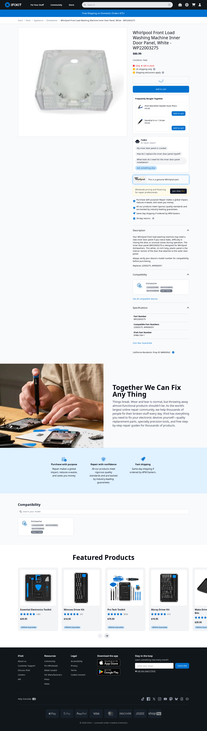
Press (46, 679)
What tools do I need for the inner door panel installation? (158, 161)
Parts (28, 20)
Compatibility (140, 274)
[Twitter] (154, 699)
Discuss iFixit (24, 670)
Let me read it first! (146, 671)
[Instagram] (159, 699)
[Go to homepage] (14, 4)
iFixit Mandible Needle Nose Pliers (161, 105)
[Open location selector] (187, 5)
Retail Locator (50, 670)
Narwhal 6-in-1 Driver (155, 120)
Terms (74, 670)
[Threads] (181, 699)
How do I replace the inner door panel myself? (159, 153)
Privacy (74, 665)
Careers (21, 674)
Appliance (38, 20)
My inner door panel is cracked (151, 148)
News (47, 683)
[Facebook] (148, 699)
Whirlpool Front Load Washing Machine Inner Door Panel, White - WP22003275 (98, 20)
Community (49, 661)
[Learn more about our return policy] (153, 218)
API (19, 679)
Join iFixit (178, 191)
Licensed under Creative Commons (110, 722)
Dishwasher (52, 20)
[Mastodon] (171, 699)
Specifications (140, 307)
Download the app (107, 655)
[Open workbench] (180, 5)
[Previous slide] (100, 635)
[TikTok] (142, 699)
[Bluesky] (176, 699)
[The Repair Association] (187, 699)
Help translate (24, 699)
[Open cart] (193, 5)
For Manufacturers (53, 674)
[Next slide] (106, 635)
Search (182, 79)
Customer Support (26, 665)
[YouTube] (165, 699)
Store (20, 20)
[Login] (200, 5)
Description (139, 230)
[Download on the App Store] (108, 662)
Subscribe (182, 665)
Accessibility (76, 661)
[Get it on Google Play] (108, 671)
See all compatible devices (145, 298)
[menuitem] (37, 5)
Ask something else (146, 168)
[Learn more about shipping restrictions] (154, 69)
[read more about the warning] (173, 352)
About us (22, 661)
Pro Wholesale (51, 665)
